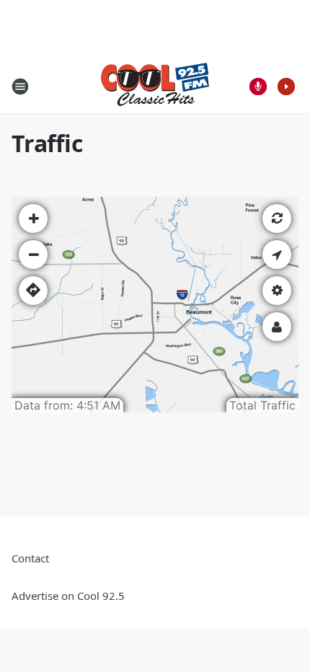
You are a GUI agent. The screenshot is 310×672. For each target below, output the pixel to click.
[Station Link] (155, 86)
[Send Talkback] (258, 86)
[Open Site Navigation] (20, 86)
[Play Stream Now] (286, 86)
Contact (30, 558)
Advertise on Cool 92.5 (68, 595)
